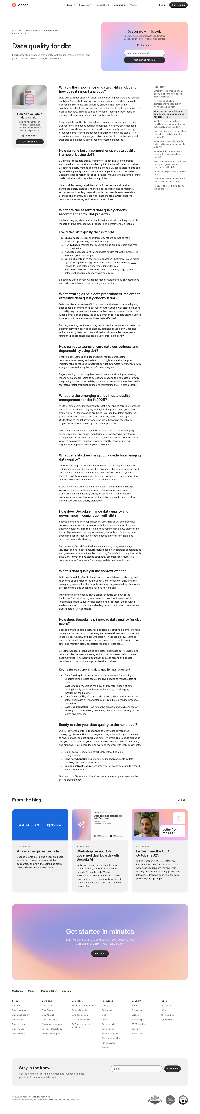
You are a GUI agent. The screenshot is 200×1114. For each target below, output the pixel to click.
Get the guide (30, 141)
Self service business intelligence (82, 1025)
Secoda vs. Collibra (111, 1038)
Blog (104, 1015)
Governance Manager (52, 1024)
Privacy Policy (72, 1100)
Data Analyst (48, 1015)
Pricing (133, 5)
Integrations (103, 5)
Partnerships (138, 1019)
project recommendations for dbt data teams (92, 479)
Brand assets (138, 1033)
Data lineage (18, 1029)
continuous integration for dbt (91, 363)
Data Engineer (49, 1010)
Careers (32, 991)
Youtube (169, 1019)
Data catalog (18, 1019)
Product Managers (51, 1033)
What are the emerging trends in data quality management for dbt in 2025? (169, 144)
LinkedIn (169, 1005)
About (134, 1005)
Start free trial (178, 5)
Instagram (169, 1015)
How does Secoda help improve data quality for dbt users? (169, 180)
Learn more (100, 953)
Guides (105, 1019)
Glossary (17, 30)
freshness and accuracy (85, 104)
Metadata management (83, 1005)
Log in (162, 5)
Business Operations (52, 1029)
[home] (20, 5)
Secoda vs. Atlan (110, 1033)
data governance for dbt (83, 174)
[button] (69, 5)
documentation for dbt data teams (112, 314)
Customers (119, 5)
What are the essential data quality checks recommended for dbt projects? (169, 114)
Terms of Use (55, 1100)
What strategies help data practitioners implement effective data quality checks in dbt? (170, 124)
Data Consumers (50, 1019)
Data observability (21, 1015)
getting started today (70, 779)
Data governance (20, 1010)
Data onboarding (80, 1010)
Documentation (49, 991)
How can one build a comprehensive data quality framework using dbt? (167, 104)
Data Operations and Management (43, 30)
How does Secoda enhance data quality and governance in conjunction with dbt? (170, 164)
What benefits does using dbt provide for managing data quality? (168, 154)
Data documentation (81, 1019)
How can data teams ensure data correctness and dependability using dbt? (170, 134)
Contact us (137, 1010)
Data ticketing (18, 1033)
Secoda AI (17, 1005)
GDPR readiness (139, 1024)
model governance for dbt (90, 419)
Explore (105, 1047)
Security (136, 1029)
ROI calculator (108, 1043)
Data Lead (47, 1005)
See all (181, 799)
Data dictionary (19, 1024)
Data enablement (80, 1015)
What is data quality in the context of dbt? (170, 173)
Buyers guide (108, 1029)
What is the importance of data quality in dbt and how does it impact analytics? (168, 94)
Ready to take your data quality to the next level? (170, 187)
